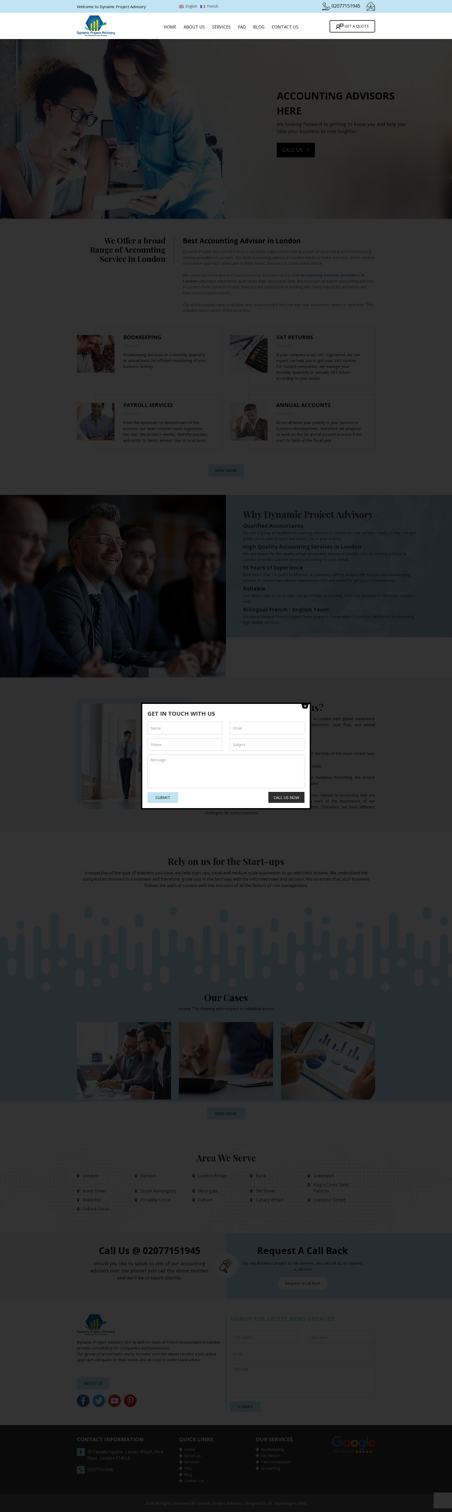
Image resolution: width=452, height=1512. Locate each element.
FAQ (242, 27)
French (212, 6)
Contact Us (285, 27)
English (190, 6)
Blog (258, 27)
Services (221, 27)
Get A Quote (356, 26)
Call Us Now (286, 797)
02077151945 (345, 6)
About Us (194, 27)
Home (170, 27)
